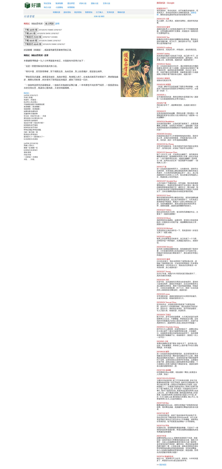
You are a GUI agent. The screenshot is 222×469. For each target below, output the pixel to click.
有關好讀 (56, 12)
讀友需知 (67, 12)
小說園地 (59, 7)
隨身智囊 (59, 3)
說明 (57, 23)
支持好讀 (110, 12)
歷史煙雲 (71, 3)
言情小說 (106, 3)
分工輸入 (99, 12)
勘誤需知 (78, 12)
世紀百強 (47, 3)
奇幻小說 (47, 7)
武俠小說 (82, 3)
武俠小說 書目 (99, 16)
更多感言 (162, 465)
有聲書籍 (71, 7)
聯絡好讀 (121, 12)
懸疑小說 (94, 3)
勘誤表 (26, 93)
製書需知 (88, 12)
